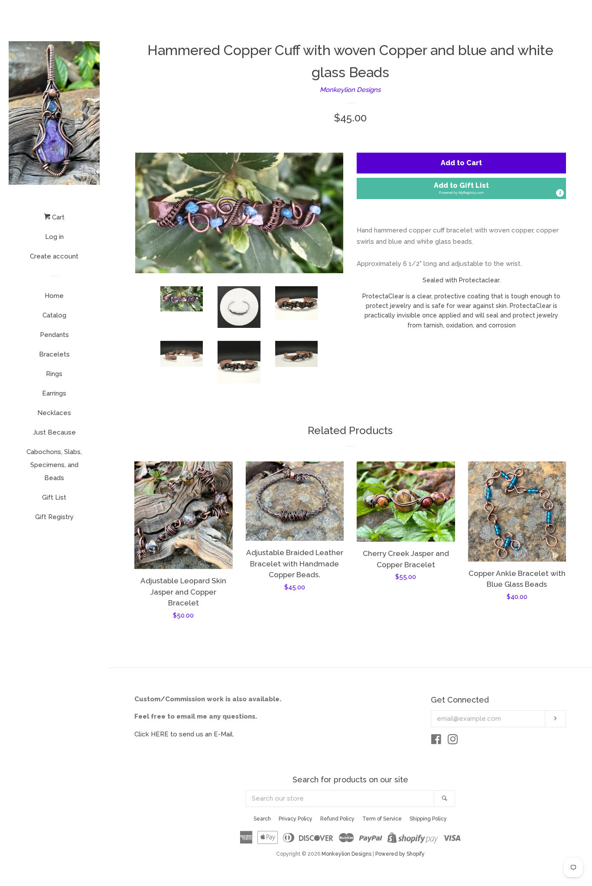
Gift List (54, 497)
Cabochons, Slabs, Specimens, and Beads (54, 465)
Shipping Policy (428, 819)
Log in (54, 237)
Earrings (54, 393)
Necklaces (54, 413)
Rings (54, 374)
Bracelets (54, 354)
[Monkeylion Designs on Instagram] (453, 741)
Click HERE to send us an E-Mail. (184, 734)
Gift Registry (54, 517)
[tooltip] (560, 193)
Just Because (54, 432)
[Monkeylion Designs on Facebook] (436, 741)
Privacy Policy (295, 819)
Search (262, 819)
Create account (54, 256)
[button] (461, 188)
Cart (57, 217)
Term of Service (382, 819)
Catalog (54, 315)
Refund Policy (337, 819)
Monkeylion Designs (350, 90)
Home (54, 296)
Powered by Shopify (400, 854)
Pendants (54, 335)
